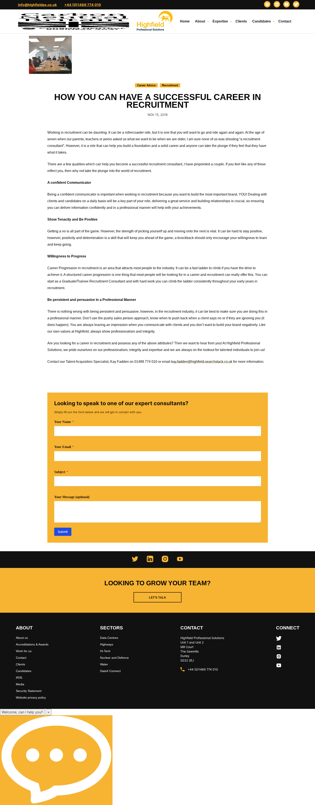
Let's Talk (157, 597)
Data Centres (109, 637)
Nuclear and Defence (114, 657)
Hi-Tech (105, 651)
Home (185, 21)
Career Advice (146, 85)
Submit (63, 531)
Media (20, 684)
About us (22, 637)
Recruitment (170, 85)
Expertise (220, 21)
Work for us (24, 651)
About (200, 21)
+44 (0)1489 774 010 (82, 5)
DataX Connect (110, 671)
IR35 (19, 677)
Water (104, 664)
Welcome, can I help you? (22, 712)
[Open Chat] (56, 760)
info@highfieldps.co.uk (37, 5)
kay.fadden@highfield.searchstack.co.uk (201, 361)
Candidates (261, 21)
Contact (284, 21)
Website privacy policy (31, 697)
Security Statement (29, 691)
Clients (241, 21)
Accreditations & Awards (32, 644)
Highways (106, 644)
